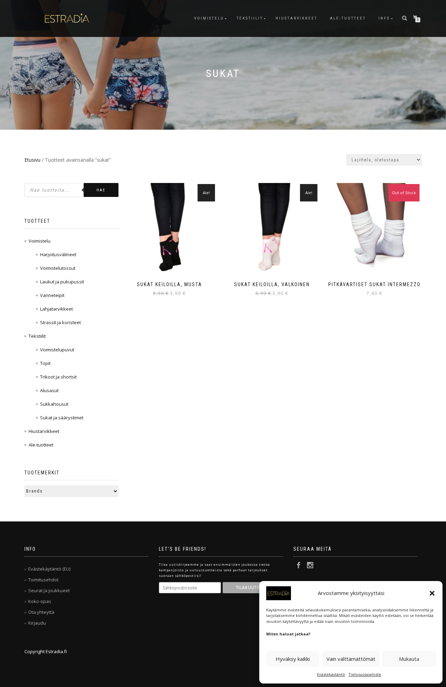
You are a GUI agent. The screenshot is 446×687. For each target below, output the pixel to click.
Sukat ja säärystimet (61, 417)
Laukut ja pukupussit (62, 281)
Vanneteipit (52, 295)
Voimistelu (209, 18)
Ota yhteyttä (41, 612)
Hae (101, 190)
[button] (432, 593)
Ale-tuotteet (348, 18)
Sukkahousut (54, 404)
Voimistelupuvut (57, 349)
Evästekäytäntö (331, 674)
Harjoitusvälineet (58, 254)
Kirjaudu (37, 623)
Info (384, 18)
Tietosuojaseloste (364, 674)
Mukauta (409, 658)
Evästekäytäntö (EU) (49, 569)
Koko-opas (39, 601)
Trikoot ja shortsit (58, 377)
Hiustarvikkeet (296, 18)
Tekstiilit (250, 18)
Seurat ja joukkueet (49, 590)
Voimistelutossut (57, 268)
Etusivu (32, 160)
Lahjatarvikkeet (56, 309)
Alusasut (49, 390)
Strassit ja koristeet (60, 322)
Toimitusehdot (43, 580)
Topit (45, 363)
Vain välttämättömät (350, 658)
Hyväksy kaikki (293, 658)
